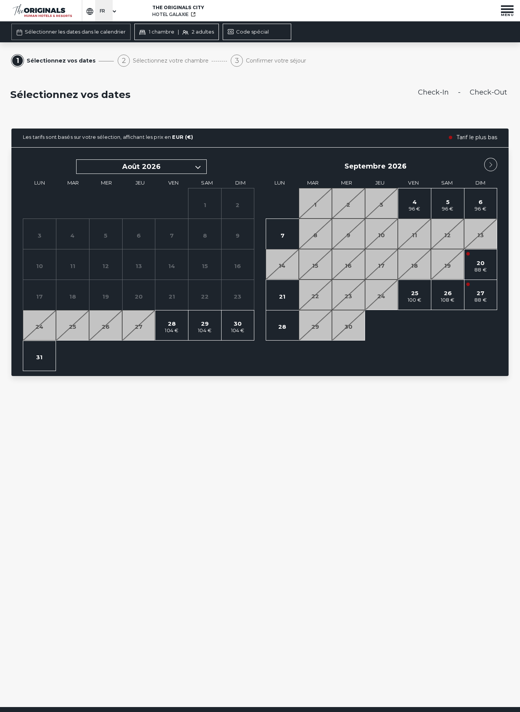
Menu (507, 14)
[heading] (175, 95)
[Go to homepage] (41, 11)
